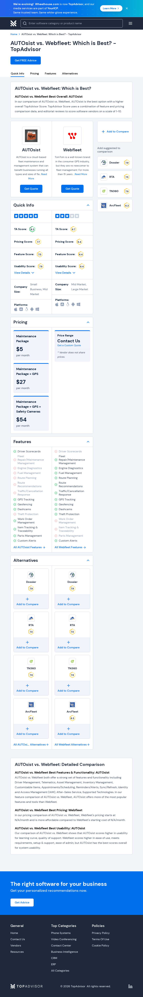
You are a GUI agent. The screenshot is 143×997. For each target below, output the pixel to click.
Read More (81, 174)
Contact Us (17, 939)
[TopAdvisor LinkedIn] (130, 986)
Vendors (15, 945)
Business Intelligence (64, 952)
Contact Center (61, 945)
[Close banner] (127, 8)
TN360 (31, 668)
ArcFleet (31, 711)
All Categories (60, 970)
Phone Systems (61, 933)
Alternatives (70, 73)
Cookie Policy (100, 945)
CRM (54, 958)
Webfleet (72, 150)
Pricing (34, 73)
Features (50, 73)
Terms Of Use (100, 939)
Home (14, 933)
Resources (17, 952)
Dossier (31, 582)
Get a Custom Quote (69, 345)
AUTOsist (31, 150)
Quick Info (17, 73)
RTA (31, 625)
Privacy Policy (101, 933)
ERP (53, 964)
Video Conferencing (64, 939)
